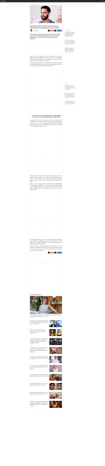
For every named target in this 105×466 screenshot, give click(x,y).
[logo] (3, 1)
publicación (35, 123)
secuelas (47, 185)
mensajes (44, 180)
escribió (34, 117)
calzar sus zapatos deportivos (37, 249)
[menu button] (103, 1)
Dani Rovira (36, 56)
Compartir (60, 30)
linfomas (56, 188)
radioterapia (59, 64)
